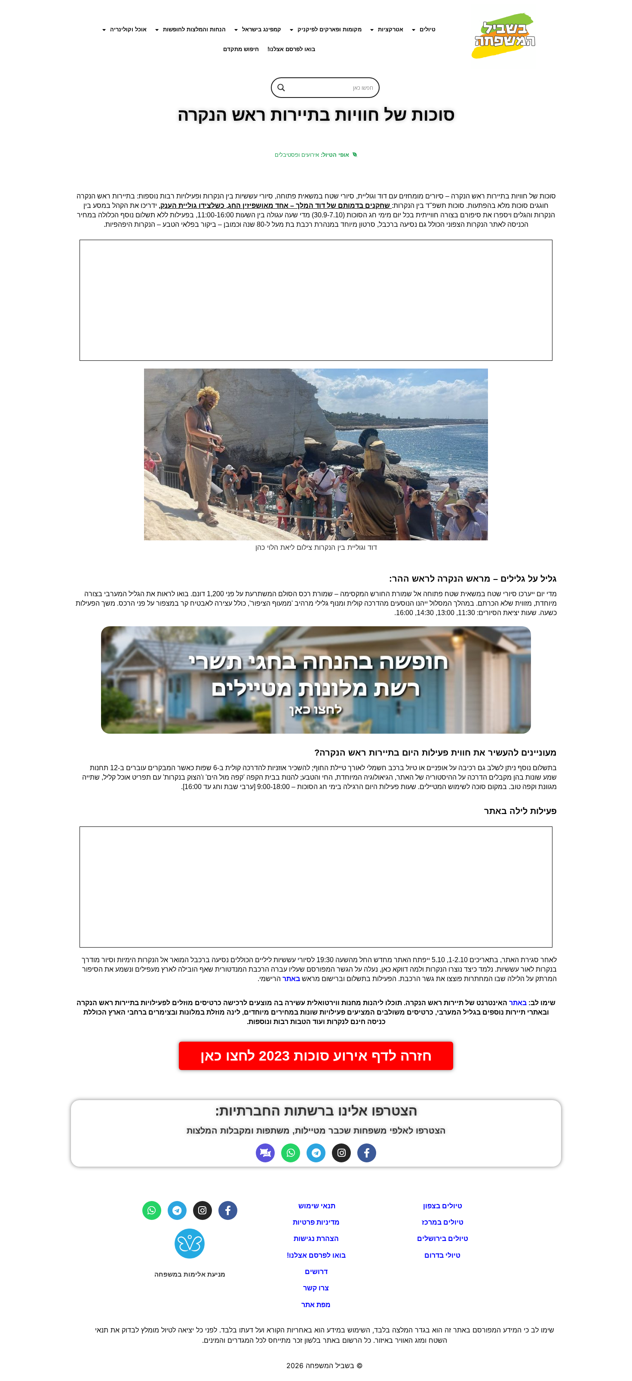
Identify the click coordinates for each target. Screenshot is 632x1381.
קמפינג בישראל (261, 29)
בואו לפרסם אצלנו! (291, 49)
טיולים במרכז (442, 1222)
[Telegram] (316, 1152)
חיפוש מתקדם (241, 49)
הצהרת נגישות (316, 1238)
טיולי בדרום (442, 1255)
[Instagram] (341, 1152)
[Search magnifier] (281, 88)
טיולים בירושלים (442, 1238)
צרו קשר (316, 1288)
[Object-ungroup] (265, 1152)
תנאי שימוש (316, 1206)
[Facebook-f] (366, 1152)
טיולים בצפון (442, 1206)
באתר (291, 978)
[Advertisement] (316, 300)
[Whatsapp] (290, 1152)
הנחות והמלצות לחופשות (194, 29)
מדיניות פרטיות (316, 1222)
